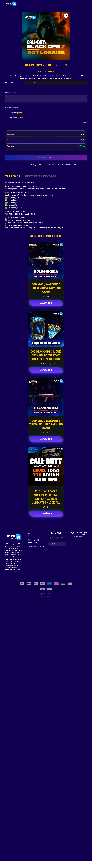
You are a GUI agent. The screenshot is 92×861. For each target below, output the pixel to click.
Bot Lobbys (9, 83)
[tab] (12, 176)
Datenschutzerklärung (36, 546)
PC (62, 165)
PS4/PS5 (67, 165)
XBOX (73, 165)
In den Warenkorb (46, 157)
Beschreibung (12, 176)
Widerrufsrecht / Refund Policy (34, 541)
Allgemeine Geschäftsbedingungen (36, 534)
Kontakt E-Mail (15, 93)
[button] (66, 15)
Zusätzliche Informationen (40, 176)
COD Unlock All (44, 165)
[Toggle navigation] (86, 4)
